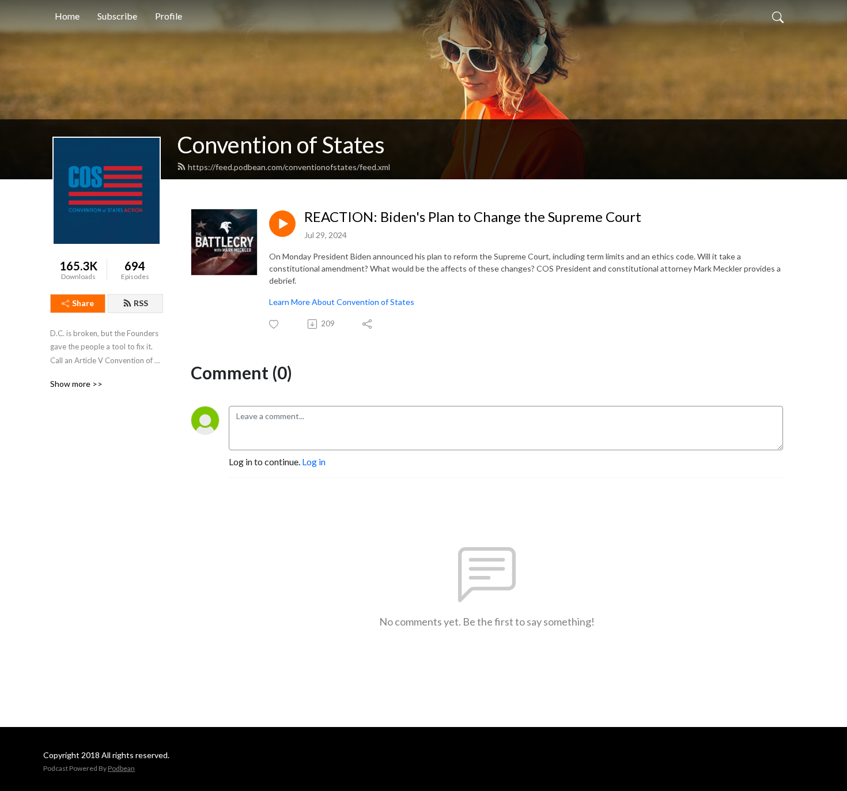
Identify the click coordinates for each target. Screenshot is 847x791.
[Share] (368, 324)
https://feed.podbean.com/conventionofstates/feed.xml (289, 167)
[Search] (777, 16)
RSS (141, 303)
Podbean (121, 768)
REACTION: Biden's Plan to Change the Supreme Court (472, 217)
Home (67, 15)
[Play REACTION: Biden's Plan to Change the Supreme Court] (282, 223)
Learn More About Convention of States (341, 302)
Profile (168, 15)
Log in (314, 461)
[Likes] (274, 324)
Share (83, 303)
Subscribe (117, 15)
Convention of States (281, 145)
